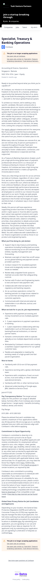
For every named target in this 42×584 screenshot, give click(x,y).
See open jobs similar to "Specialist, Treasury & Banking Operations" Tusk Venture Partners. (23, 60)
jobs (17, 27)
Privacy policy (16, 579)
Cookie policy (25, 579)
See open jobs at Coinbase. (16, 56)
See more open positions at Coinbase (21, 560)
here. (10, 533)
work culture (10, 129)
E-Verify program (30, 465)
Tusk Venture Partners (21, 6)
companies (8, 27)
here (19, 521)
